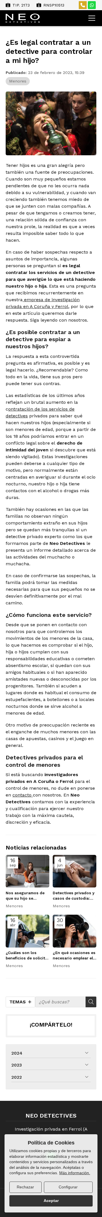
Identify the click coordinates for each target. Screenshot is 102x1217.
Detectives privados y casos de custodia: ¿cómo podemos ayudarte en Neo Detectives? (73, 896)
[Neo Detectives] (23, 18)
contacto (22, 795)
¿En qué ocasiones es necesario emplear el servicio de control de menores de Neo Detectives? (74, 955)
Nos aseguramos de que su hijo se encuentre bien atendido (25, 896)
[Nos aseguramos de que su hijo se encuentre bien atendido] (27, 871)
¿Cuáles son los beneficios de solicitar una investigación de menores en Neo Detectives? (27, 955)
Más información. (74, 1173)
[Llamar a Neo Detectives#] (83, 5)
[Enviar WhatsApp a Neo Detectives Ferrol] (92, 5)
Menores (17, 81)
